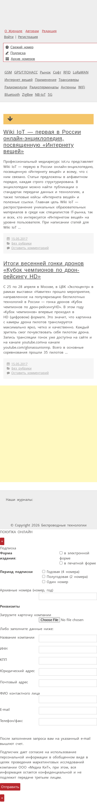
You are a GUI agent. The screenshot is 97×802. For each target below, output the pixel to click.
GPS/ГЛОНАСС (26, 72)
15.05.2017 (19, 239)
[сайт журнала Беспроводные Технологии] (42, 508)
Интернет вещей (19, 79)
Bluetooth (12, 94)
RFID (67, 72)
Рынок (45, 72)
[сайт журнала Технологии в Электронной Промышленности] (78, 499)
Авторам (32, 31)
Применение (45, 79)
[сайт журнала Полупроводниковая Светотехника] (76, 508)
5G (50, 94)
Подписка (17, 53)
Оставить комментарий (30, 248)
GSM (8, 72)
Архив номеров (23, 58)
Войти (9, 37)
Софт (57, 72)
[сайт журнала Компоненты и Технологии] (14, 508)
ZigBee (27, 94)
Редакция (49, 31)
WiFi (81, 87)
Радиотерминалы (44, 87)
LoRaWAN (80, 72)
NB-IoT (40, 94)
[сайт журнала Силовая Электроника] (49, 499)
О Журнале (13, 31)
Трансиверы (69, 79)
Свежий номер (21, 47)
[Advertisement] (48, 433)
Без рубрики (22, 243)
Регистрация (28, 37)
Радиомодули (16, 87)
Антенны (68, 87)
